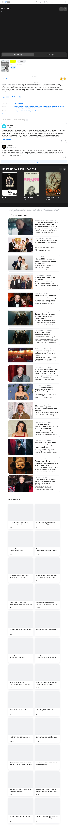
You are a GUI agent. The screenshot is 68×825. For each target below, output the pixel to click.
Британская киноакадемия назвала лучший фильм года (46, 297)
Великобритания (25, 111)
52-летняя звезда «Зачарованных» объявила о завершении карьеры (46, 426)
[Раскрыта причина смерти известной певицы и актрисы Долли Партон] (47, 703)
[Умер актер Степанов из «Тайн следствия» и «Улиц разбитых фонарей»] (47, 783)
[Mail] (6, 2)
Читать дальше (6, 139)
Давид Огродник (40, 106)
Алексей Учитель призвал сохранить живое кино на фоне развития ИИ (45, 482)
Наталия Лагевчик (36, 108)
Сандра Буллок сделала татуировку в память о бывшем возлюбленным (44, 390)
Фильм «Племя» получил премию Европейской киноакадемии (45, 316)
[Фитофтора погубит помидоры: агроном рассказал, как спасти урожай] (20, 810)
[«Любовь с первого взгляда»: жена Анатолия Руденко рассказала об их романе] (47, 516)
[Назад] (60, 169)
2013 (11, 64)
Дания (32, 111)
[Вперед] (64, 169)
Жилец (4, 197)
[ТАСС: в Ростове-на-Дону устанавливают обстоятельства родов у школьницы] (20, 703)
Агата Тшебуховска (28, 106)
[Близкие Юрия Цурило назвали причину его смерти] (47, 623)
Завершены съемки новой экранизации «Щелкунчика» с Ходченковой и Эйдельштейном (47, 445)
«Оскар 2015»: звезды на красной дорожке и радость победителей (46, 261)
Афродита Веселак (48, 108)
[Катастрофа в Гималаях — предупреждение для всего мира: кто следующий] (20, 596)
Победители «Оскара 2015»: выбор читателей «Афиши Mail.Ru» (46, 243)
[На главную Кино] (9, 2)
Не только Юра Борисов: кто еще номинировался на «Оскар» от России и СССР (46, 224)
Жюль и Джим (28, 197)
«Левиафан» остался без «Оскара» (45, 278)
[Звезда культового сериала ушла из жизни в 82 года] (47, 757)
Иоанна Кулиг (18, 108)
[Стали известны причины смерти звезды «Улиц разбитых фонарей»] (20, 757)
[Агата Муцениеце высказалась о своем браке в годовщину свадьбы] (20, 650)
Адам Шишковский (58, 106)
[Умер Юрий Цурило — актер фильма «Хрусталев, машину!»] (47, 650)
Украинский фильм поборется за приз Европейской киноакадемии (46, 335)
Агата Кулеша (18, 106)
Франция (16, 111)
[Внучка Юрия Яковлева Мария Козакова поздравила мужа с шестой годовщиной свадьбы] (20, 570)
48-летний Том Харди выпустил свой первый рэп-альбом (46, 408)
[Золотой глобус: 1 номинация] (64, 78)
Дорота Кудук (26, 108)
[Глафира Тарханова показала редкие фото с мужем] (20, 543)
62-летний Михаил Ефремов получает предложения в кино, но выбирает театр (46, 371)
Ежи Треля (48, 106)
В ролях (4, 106)
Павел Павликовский (20, 103)
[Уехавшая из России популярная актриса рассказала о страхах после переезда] (20, 623)
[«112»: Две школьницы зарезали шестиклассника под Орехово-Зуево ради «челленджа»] (47, 570)
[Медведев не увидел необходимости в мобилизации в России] (20, 730)
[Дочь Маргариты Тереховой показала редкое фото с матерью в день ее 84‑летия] (20, 516)
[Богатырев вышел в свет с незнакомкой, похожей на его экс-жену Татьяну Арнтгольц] (47, 543)
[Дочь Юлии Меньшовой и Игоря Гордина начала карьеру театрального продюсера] (47, 676)
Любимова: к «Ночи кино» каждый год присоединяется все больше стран (46, 463)
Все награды (6, 79)
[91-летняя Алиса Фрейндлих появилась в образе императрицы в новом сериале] (47, 730)
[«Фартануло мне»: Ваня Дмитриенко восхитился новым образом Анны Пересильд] (20, 676)
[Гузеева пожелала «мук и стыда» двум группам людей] (20, 783)
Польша (37, 111)
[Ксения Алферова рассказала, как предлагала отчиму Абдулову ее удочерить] (47, 810)
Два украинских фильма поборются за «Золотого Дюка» (45, 353)
